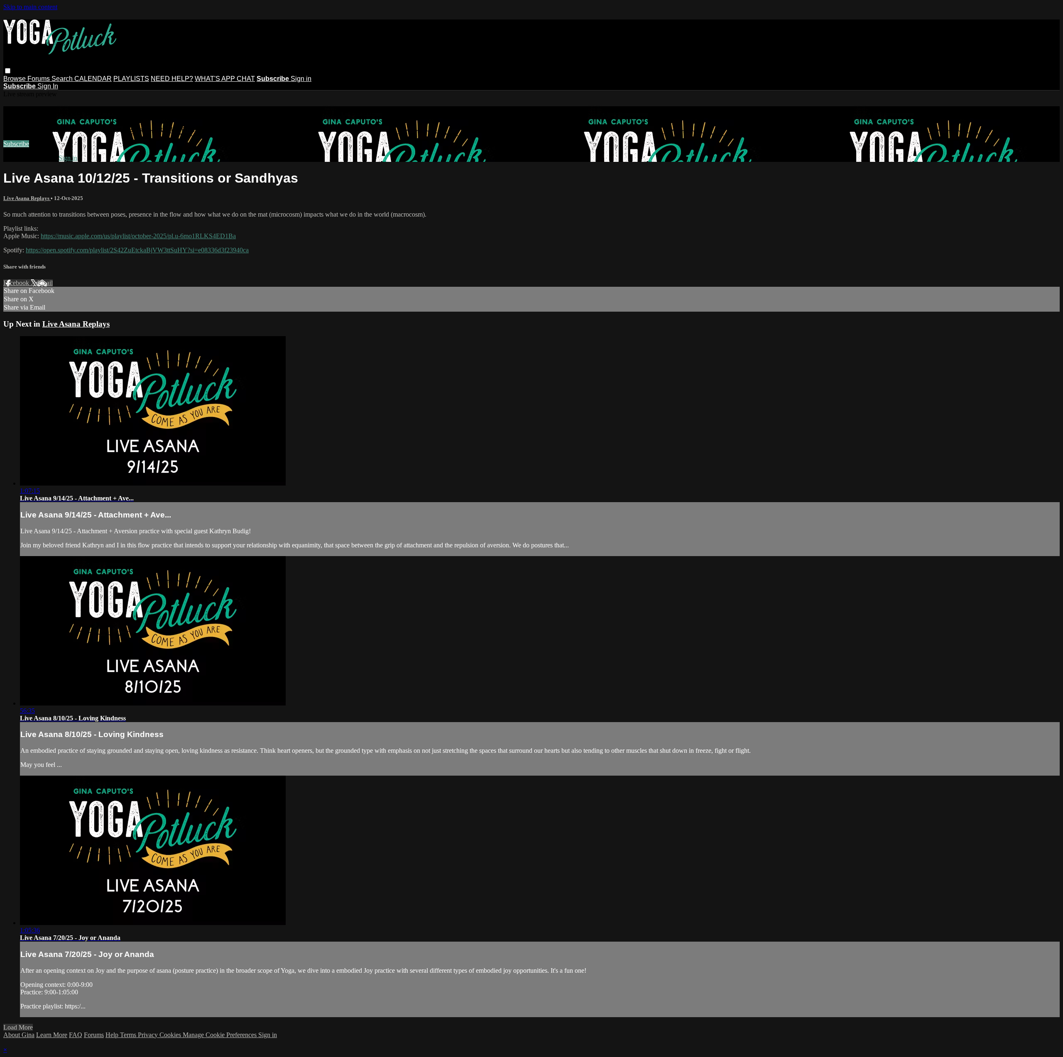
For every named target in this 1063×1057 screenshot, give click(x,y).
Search (62, 78)
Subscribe (16, 143)
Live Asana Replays (27, 198)
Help (112, 1034)
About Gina (18, 1034)
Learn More (51, 1034)
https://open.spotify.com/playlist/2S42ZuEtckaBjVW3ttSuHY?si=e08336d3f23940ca (137, 250)
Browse (15, 78)
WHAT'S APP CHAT (225, 78)
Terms (129, 1034)
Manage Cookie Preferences (220, 1034)
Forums (39, 78)
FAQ (75, 1034)
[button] (7, 70)
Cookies (171, 1034)
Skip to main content (30, 6)
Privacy (148, 1034)
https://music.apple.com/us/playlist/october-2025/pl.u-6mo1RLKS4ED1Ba (138, 235)
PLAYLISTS (131, 78)
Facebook (17, 282)
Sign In (47, 86)
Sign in (301, 78)
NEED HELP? (172, 78)
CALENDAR (93, 78)
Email (45, 282)
